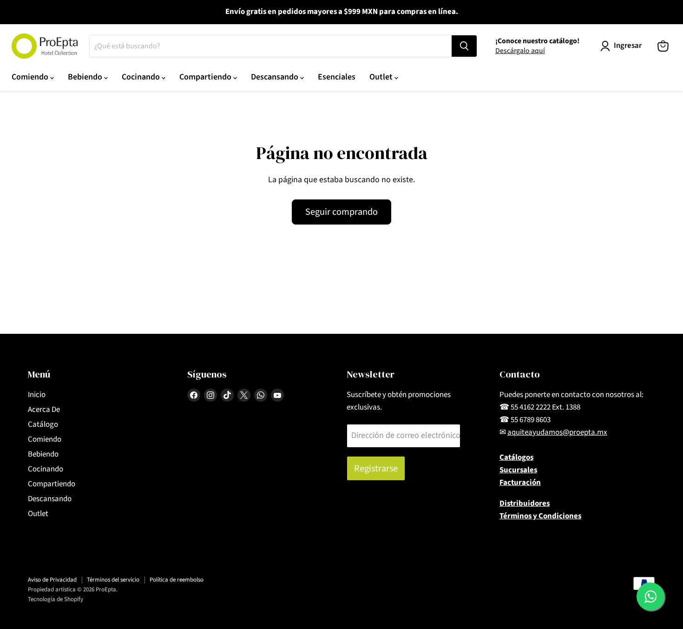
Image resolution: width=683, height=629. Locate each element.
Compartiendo (206, 77)
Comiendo (31, 77)
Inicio (37, 394)
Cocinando (142, 77)
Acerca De (44, 409)
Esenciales (336, 77)
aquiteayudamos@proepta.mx (557, 432)
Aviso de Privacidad (52, 580)
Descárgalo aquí (520, 51)
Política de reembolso (177, 580)
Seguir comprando (341, 211)
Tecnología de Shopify (55, 599)
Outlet (381, 77)
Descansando (275, 77)
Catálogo (43, 424)
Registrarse (376, 468)
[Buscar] (464, 46)
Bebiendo (86, 77)
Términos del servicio (113, 580)
